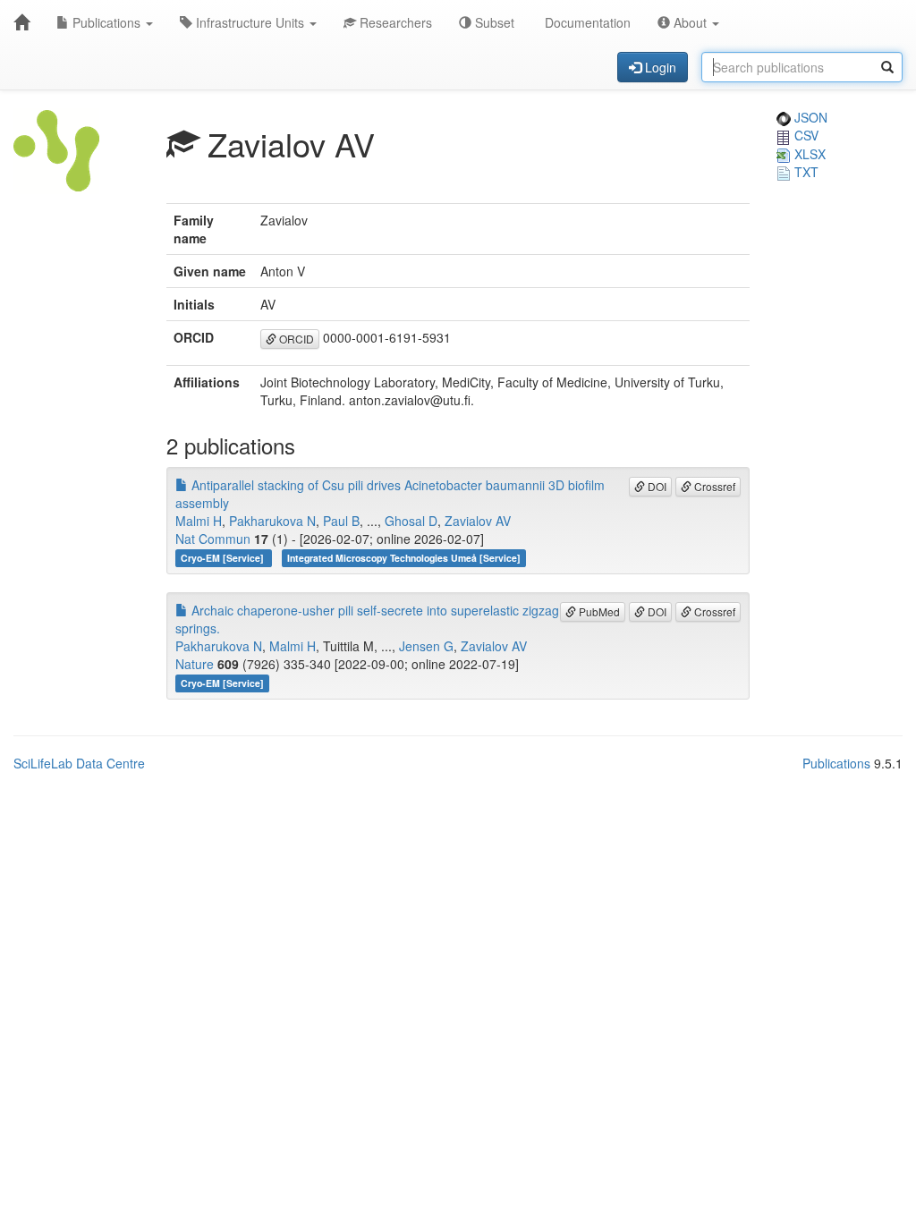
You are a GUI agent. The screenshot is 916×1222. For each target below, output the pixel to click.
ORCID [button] (295, 338)
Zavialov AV (478, 521)
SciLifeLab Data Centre (79, 763)
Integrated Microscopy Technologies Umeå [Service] (404, 557)
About (690, 22)
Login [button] (658, 67)
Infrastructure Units (250, 22)
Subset (492, 22)
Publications (106, 22)
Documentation (586, 22)
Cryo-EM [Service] (224, 557)
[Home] (21, 22)
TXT (804, 172)
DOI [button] (655, 486)
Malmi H (198, 521)
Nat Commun (212, 538)
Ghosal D (411, 521)
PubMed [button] (598, 611)
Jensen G (426, 646)
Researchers (394, 22)
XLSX (808, 154)
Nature (194, 664)
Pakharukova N (272, 521)
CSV (804, 135)
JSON (809, 117)
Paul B (341, 521)
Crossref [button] (713, 486)
